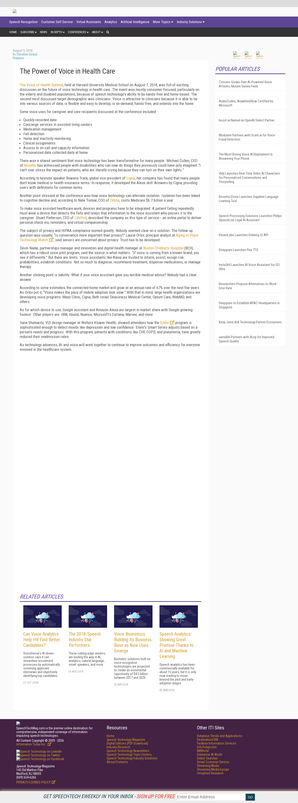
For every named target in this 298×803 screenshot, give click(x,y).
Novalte (30, 165)
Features (18, 58)
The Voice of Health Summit (41, 85)
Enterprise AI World (209, 754)
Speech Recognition (23, 22)
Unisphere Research (210, 773)
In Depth (56, 32)
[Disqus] (110, 413)
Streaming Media (208, 766)
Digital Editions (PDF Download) (127, 743)
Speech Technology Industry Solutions (132, 758)
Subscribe (27, 32)
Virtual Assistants (88, 22)
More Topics (161, 22)
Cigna (130, 178)
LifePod (80, 217)
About (96, 32)
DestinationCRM (207, 739)
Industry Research (118, 747)
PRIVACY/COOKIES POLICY (33, 782)
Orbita (114, 200)
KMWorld (203, 751)
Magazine (126, 739)
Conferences (77, 32)
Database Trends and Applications (219, 736)
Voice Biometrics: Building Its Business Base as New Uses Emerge (133, 642)
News (43, 32)
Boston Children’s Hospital (163, 248)
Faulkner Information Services (216, 743)
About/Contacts (117, 762)
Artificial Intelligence (135, 22)
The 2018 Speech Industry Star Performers (85, 639)
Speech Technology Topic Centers (129, 754)
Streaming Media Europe (213, 769)
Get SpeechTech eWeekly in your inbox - (109, 796)
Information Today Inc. (31, 744)
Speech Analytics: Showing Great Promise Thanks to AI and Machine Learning (176, 645)
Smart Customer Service (213, 762)
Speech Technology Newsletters (128, 751)
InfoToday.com (207, 747)
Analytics (111, 22)
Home (13, 32)
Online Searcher (207, 758)
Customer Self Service (57, 22)
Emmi (164, 322)
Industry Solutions (189, 22)
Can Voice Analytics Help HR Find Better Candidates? (41, 639)
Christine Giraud (27, 54)
